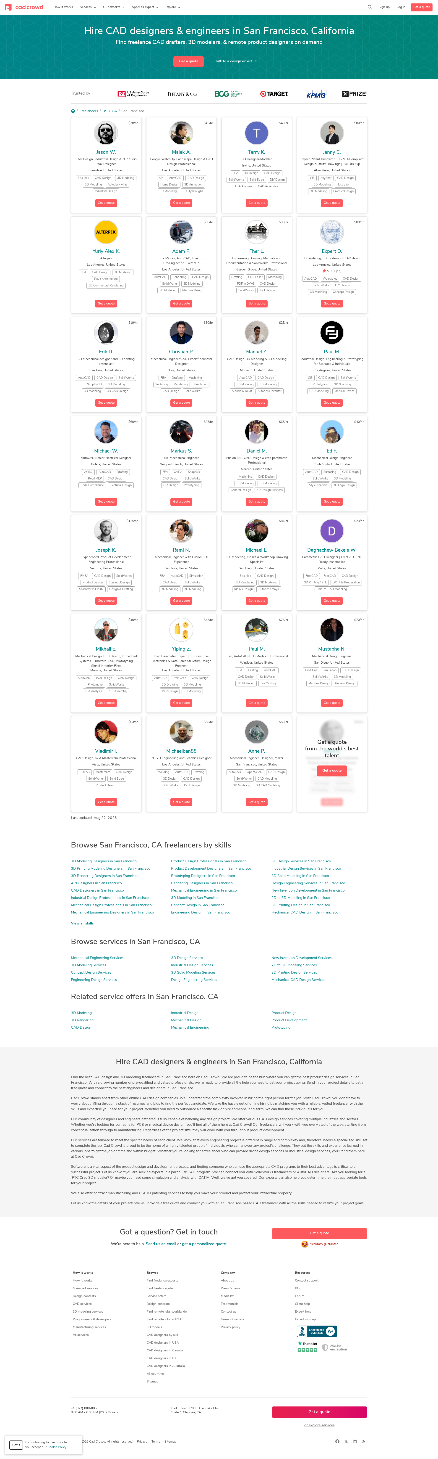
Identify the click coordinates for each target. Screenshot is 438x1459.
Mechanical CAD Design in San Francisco (304, 912)
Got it (16, 1445)
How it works (82, 1280)
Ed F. (332, 451)
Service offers (156, 1296)
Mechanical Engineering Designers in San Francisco (112, 912)
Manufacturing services (89, 1327)
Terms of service (232, 1319)
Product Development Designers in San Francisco (211, 869)
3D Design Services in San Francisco (301, 861)
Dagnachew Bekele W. (332, 550)
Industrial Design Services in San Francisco (306, 869)
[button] (88, 7)
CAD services (82, 1304)
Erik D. (106, 352)
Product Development (289, 1020)
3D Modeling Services (88, 965)
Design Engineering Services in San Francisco (308, 883)
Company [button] (228, 1273)
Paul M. (332, 352)
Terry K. (256, 152)
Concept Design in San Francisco (197, 905)
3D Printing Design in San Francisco (300, 905)
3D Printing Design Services (294, 972)
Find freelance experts (162, 1280)
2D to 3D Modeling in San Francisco (300, 898)
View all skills (82, 923)
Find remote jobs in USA (164, 1319)
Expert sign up (305, 1319)
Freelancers (88, 111)
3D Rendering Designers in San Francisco (104, 876)
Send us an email (161, 1244)
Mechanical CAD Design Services (298, 980)
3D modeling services (88, 1311)
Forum (299, 1296)
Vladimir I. (106, 751)
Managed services (85, 1288)
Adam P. (181, 251)
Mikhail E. (106, 649)
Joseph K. (106, 550)
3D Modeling (81, 1013)
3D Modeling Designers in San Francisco (104, 861)
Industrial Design (184, 1013)
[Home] (73, 111)
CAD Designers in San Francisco (97, 890)
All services (81, 1335)
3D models (154, 1327)
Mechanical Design (186, 1020)
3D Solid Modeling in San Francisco (300, 876)
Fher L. (256, 251)
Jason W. (106, 152)
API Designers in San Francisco (96, 883)
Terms (155, 1441)
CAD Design (81, 1028)
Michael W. (106, 451)
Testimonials (229, 1304)
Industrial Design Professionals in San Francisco (110, 898)
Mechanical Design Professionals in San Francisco (111, 905)
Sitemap (152, 1381)
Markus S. (181, 451)
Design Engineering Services (194, 980)
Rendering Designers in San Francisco (202, 883)
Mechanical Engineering (190, 1028)
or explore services (319, 1425)
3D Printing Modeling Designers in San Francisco (110, 869)
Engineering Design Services (94, 980)
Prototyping (280, 1028)
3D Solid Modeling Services (193, 972)
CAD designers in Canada (165, 1350)
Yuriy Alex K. (106, 251)
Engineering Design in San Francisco (200, 912)
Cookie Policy (56, 1447)
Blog (298, 1288)
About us (227, 1280)
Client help (302, 1304)
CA (114, 111)
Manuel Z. (256, 352)
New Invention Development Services (301, 958)
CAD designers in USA (163, 1343)
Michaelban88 (181, 751)
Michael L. (256, 550)
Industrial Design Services (192, 965)
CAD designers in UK (162, 1358)
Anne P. (256, 751)
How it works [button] (83, 1273)
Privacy (142, 1441)
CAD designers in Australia (166, 1366)
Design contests (84, 1296)
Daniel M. (257, 451)
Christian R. (181, 352)
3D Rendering (82, 1020)
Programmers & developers (92, 1319)
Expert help (303, 1311)
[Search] (369, 7)
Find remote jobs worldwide (167, 1311)
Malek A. (181, 152)
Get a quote (421, 7)
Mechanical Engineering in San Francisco (204, 890)
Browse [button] (152, 1273)
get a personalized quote (204, 1244)
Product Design (284, 1013)
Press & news (230, 1288)
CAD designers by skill (162, 1335)
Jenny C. (332, 152)
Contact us (228, 1311)
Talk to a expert (234, 61)
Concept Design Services (91, 972)
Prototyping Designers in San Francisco (203, 876)
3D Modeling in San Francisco (195, 898)
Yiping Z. (181, 649)
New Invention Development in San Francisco (308, 890)
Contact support (306, 1280)
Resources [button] (302, 1273)
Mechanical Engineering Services (97, 958)
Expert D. (332, 251)
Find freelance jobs (160, 1288)
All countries (155, 1374)
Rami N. (181, 550)
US (104, 111)
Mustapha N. (332, 649)
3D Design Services (187, 958)
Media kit (227, 1296)
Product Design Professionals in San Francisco (209, 861)
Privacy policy (230, 1327)
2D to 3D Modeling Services (294, 965)
